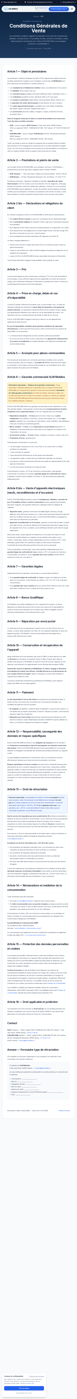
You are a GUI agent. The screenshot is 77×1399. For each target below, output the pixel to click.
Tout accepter (24, 1388)
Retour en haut (64, 1110)
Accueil (36, 16)
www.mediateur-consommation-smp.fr (28, 928)
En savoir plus (29, 1383)
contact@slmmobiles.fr (15, 839)
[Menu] (72, 9)
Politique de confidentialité (56, 983)
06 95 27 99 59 (32, 1033)
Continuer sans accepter (36, 1376)
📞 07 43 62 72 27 (41, 8)
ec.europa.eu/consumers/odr (36, 935)
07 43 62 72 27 (45, 1038)
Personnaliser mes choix (24, 1393)
